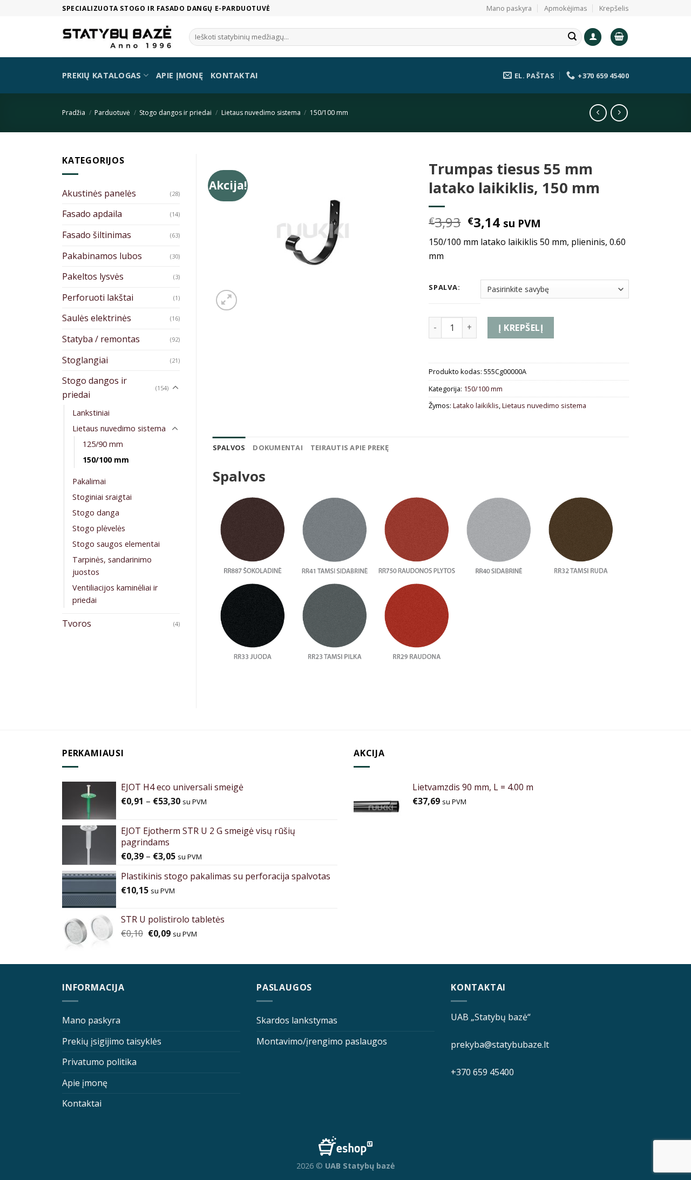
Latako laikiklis (476, 405)
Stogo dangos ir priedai (175, 112)
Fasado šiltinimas (96, 235)
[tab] (229, 447)
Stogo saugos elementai (116, 544)
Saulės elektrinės (96, 318)
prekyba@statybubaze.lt (500, 1044)
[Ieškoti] (572, 37)
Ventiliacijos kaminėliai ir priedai (115, 593)
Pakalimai (89, 481)
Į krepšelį (520, 328)
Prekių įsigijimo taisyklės (111, 1041)
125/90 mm (103, 444)
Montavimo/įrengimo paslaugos (321, 1041)
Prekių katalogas (101, 75)
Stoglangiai (85, 360)
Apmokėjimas (565, 8)
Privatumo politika (99, 1062)
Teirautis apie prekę (349, 447)
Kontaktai (234, 75)
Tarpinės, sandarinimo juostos (112, 565)
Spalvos (229, 447)
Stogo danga (95, 512)
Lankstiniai (91, 413)
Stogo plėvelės (98, 528)
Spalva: (444, 287)
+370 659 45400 (482, 1072)
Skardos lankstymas (296, 1020)
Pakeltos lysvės (93, 276)
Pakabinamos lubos (102, 256)
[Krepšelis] (619, 37)
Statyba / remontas (101, 339)
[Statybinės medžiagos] (117, 37)
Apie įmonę (179, 75)
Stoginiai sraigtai (102, 497)
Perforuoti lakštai (97, 297)
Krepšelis (614, 8)
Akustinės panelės (99, 193)
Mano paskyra (509, 8)
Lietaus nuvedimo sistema (261, 112)
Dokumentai (278, 447)
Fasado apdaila (92, 214)
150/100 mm (329, 112)
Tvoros (76, 623)
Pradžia (73, 112)
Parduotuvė (112, 112)
